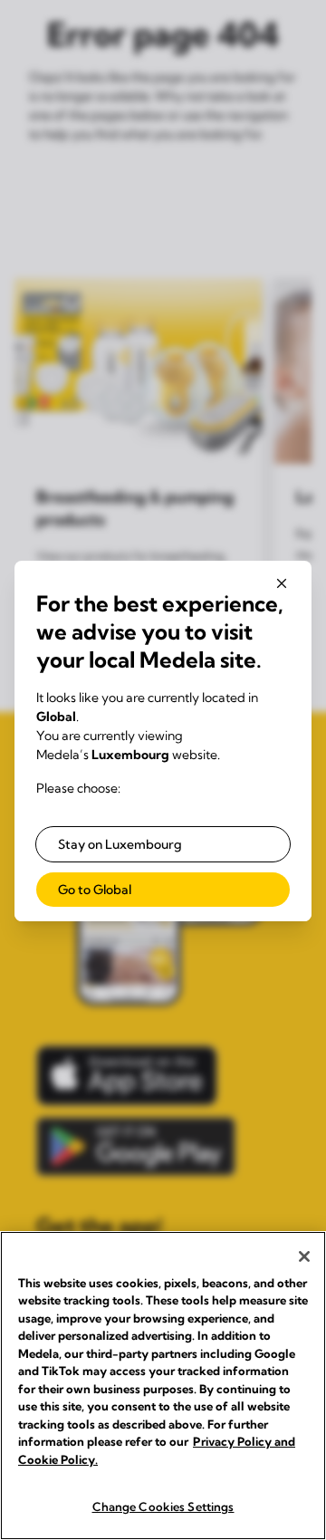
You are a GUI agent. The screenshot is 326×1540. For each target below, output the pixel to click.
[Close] (304, 1256)
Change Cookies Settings (163, 1506)
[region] (163, 1385)
